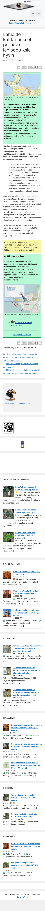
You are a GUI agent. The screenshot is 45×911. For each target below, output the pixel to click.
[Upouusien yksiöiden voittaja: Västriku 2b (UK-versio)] (6, 819)
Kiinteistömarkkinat (14, 354)
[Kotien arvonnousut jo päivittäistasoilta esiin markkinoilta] (8, 542)
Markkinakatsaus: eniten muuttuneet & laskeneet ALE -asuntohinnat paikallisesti (26, 692)
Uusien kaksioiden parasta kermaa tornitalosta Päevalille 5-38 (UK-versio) (26, 746)
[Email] (40, 67)
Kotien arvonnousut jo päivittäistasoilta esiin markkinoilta (25, 535)
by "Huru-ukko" (22, 23)
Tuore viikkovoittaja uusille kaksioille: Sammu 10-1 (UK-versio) (23, 797)
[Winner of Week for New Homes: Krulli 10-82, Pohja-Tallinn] (7, 597)
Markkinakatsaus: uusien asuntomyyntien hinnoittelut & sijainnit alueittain (26, 670)
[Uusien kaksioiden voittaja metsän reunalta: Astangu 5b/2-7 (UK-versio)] (6, 730)
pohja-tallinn (30, 357)
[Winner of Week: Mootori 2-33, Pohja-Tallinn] (7, 578)
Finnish (29, 1)
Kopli (22, 357)
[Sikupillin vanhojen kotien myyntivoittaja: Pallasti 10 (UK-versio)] (6, 867)
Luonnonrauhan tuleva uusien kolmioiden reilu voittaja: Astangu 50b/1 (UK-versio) (26, 765)
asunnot (9, 357)
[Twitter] (25, 67)
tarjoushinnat (16, 361)
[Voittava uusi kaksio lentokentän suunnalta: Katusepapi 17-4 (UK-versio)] (6, 849)
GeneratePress (22, 897)
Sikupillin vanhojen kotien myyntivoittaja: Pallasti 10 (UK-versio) (25, 865)
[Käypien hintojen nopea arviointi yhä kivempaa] (8, 519)
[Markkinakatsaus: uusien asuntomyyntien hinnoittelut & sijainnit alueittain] (7, 674)
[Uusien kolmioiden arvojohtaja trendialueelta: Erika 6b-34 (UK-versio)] (7, 617)
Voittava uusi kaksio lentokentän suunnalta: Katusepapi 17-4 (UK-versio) (25, 846)
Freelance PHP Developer (17, 467)
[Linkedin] (18, 67)
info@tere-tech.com (22, 335)
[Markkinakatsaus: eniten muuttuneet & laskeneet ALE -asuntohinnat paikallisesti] (7, 696)
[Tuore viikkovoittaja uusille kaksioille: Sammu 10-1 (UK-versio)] (6, 800)
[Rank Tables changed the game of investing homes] (8, 496)
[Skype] (33, 67)
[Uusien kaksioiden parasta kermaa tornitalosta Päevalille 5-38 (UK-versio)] (6, 749)
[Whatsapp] (29, 67)
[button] (33, 13)
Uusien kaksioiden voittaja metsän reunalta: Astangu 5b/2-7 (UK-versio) (26, 727)
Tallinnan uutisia (30, 354)
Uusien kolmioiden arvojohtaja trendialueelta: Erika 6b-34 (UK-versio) (27, 612)
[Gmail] (36, 67)
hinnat (16, 357)
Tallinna (6, 361)
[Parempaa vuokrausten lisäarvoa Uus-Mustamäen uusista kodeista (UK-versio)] (7, 652)
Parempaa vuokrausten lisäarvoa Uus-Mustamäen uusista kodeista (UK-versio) (27, 648)
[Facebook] (22, 67)
